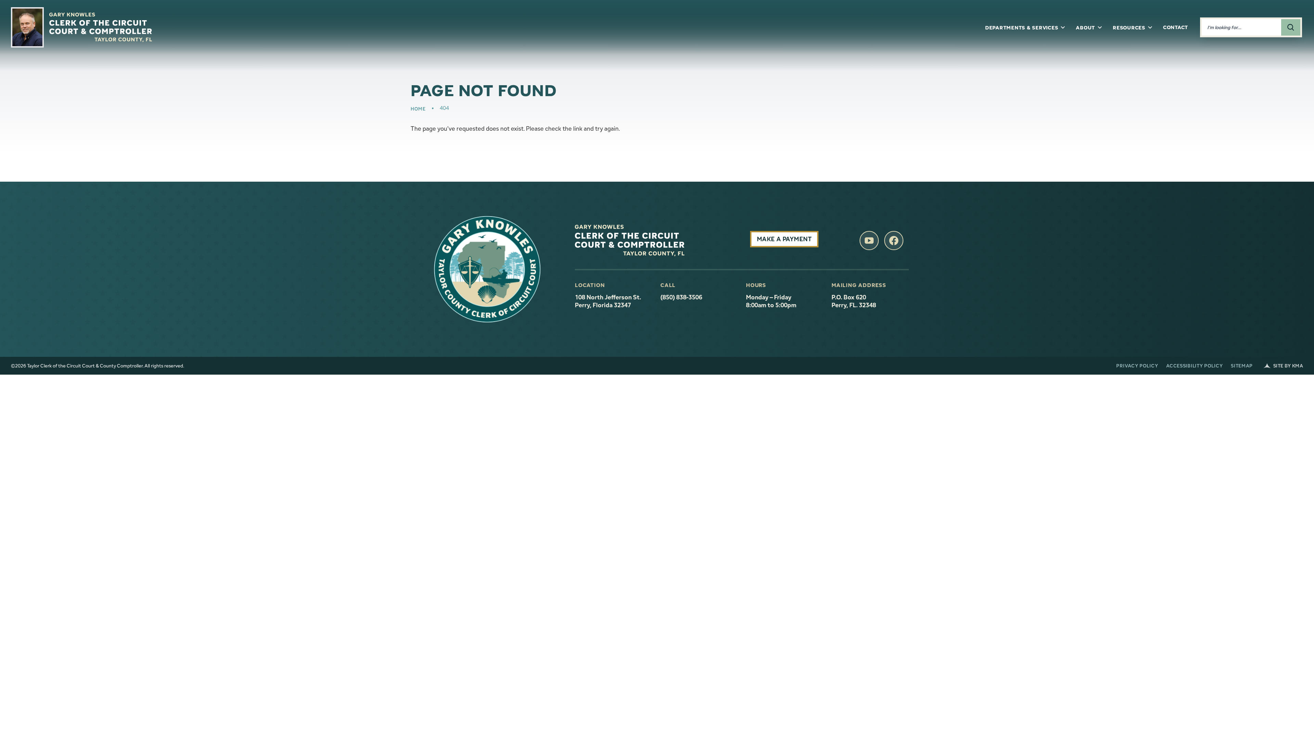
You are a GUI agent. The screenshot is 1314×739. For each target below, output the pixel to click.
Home (418, 109)
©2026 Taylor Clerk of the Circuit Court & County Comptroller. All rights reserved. (97, 366)
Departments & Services (1021, 27)
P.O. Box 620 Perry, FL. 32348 (854, 301)
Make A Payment (784, 239)
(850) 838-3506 (681, 297)
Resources (1129, 27)
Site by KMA (1288, 366)
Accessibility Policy (1194, 366)
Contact (1175, 27)
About (1085, 27)
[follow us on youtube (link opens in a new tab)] (869, 240)
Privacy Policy (1137, 366)
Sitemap (1242, 366)
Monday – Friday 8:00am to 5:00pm (771, 301)
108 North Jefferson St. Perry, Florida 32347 (613, 301)
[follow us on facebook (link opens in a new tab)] (893, 240)
